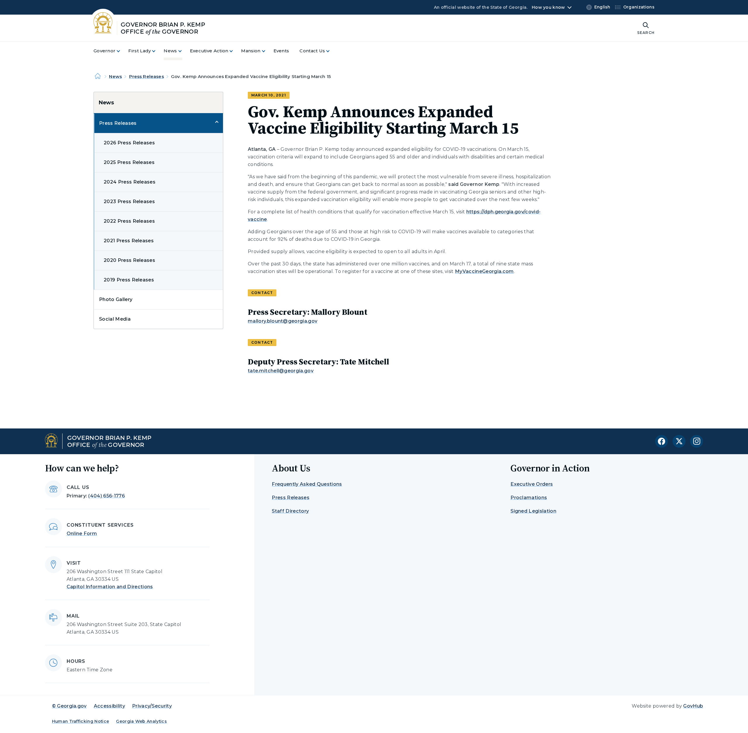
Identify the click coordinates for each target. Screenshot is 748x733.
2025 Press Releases (129, 162)
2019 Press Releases (129, 280)
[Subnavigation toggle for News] (183, 51)
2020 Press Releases (129, 260)
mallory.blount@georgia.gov (282, 321)
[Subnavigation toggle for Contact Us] (331, 51)
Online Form (82, 533)
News (115, 76)
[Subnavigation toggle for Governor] (121, 51)
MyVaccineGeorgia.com (484, 271)
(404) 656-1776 (106, 496)
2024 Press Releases (129, 182)
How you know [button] (548, 7)
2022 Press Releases (129, 221)
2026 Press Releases (129, 143)
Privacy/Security (152, 706)
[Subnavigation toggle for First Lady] (157, 51)
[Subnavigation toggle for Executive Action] (234, 51)
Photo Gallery (115, 299)
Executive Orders (531, 484)
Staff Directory (290, 511)
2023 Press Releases (129, 201)
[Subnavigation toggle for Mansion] (267, 51)
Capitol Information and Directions (110, 586)
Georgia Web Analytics (141, 721)
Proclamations (528, 497)
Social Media (115, 319)
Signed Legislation (533, 511)
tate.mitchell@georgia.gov (281, 371)
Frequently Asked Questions (307, 484)
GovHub (693, 706)
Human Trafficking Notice (80, 721)
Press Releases (146, 76)
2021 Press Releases (129, 240)
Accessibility (109, 706)
